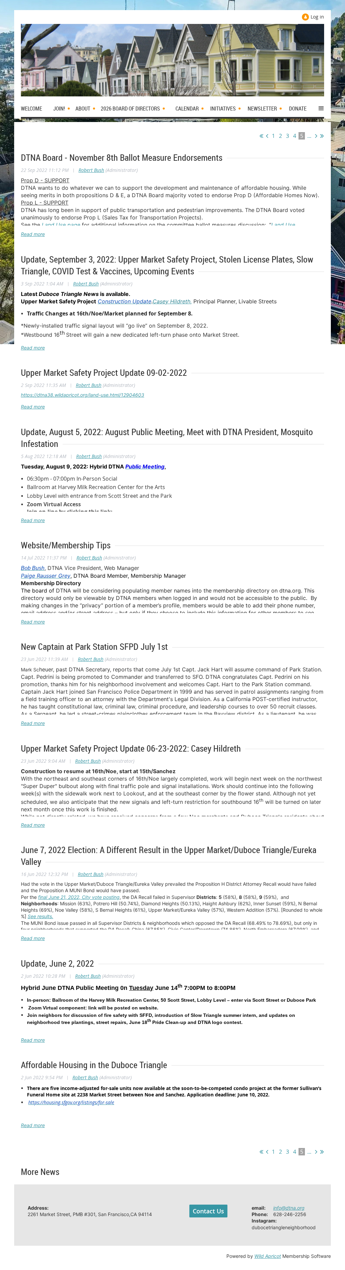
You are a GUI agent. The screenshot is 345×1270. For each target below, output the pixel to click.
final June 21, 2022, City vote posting (79, 897)
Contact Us (208, 1211)
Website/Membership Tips (66, 545)
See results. (40, 916)
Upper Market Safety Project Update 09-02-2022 (104, 373)
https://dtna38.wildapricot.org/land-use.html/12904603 (82, 395)
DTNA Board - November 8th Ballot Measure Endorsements (121, 157)
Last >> (321, 135)
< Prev (267, 135)
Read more (33, 234)
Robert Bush (91, 170)
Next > (316, 135)
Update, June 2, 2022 (57, 963)
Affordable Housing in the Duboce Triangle (94, 1065)
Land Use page (61, 224)
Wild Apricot (267, 1256)
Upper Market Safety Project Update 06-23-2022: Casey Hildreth (131, 748)
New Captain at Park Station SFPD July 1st (94, 647)
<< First (261, 135)
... (309, 136)
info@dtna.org (289, 1208)
